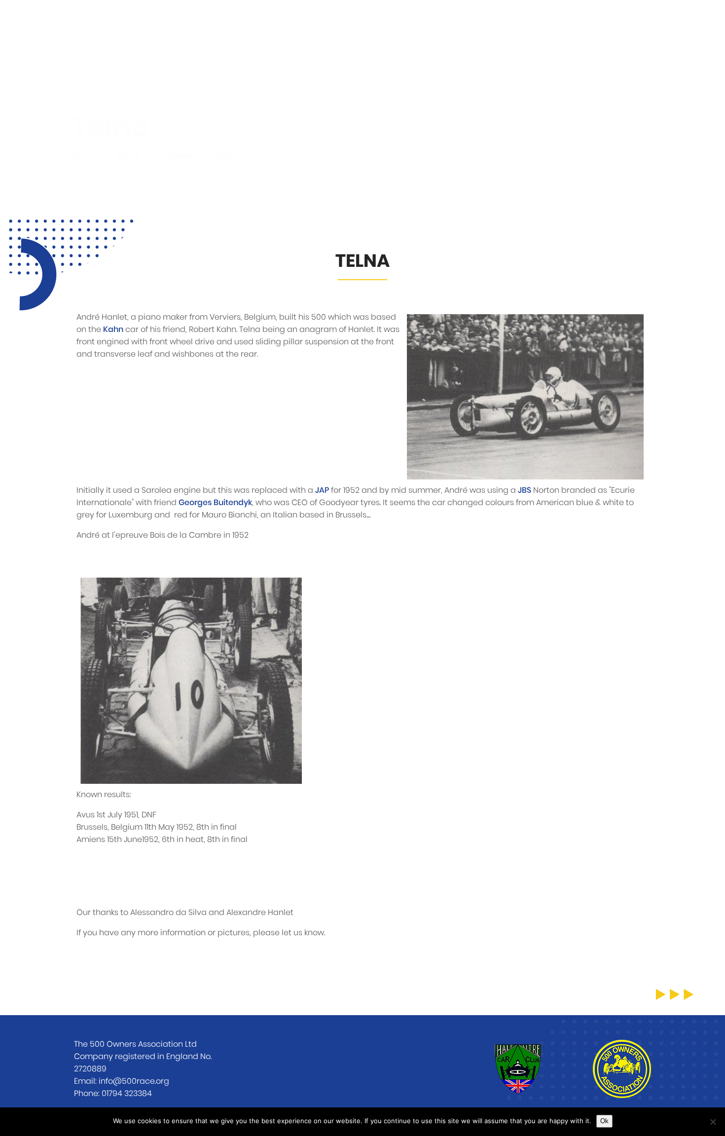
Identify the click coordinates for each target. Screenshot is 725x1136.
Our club (466, 24)
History (528, 24)
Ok (604, 1121)
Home (179, 24)
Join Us (585, 24)
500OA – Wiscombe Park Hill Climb (291, 24)
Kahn (113, 329)
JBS (524, 490)
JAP (322, 490)
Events (407, 24)
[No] (713, 1122)
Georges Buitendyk (215, 503)
